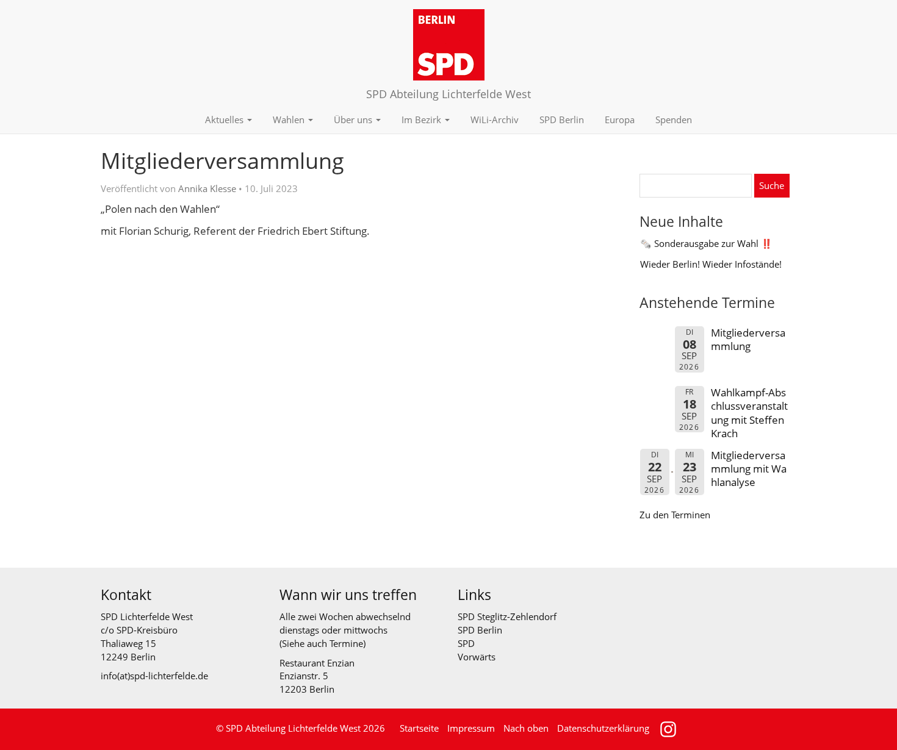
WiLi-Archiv (494, 119)
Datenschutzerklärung (603, 728)
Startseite (419, 728)
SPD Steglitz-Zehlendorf (507, 616)
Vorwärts (476, 657)
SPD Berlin (561, 119)
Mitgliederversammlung (748, 339)
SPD (466, 643)
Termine (346, 643)
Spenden (673, 119)
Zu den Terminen (674, 515)
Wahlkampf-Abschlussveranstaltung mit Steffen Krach (749, 412)
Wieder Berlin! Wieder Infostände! (711, 264)
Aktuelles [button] (225, 119)
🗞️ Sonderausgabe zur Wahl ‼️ (706, 243)
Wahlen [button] (290, 119)
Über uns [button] (354, 119)
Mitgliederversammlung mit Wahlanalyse (749, 469)
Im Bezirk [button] (423, 119)
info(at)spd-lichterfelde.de (154, 676)
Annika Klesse (207, 188)
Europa (620, 119)
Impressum (471, 728)
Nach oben (526, 728)
